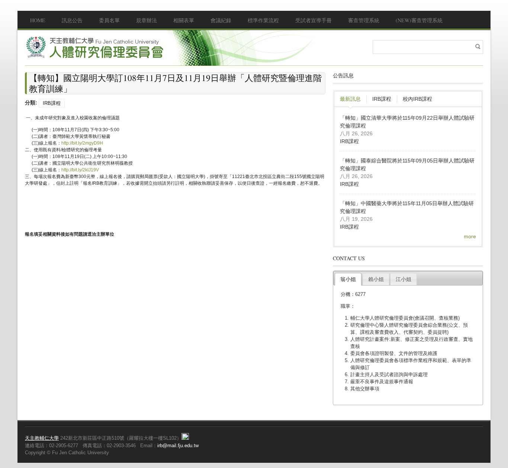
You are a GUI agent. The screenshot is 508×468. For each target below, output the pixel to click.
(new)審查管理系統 (419, 20)
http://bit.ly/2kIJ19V (80, 169)
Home (37, 20)
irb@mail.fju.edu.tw (178, 445)
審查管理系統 (363, 20)
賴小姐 (376, 279)
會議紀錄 (220, 20)
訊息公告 (72, 20)
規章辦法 (146, 20)
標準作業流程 (263, 20)
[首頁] (95, 47)
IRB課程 (52, 103)
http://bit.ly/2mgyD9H (82, 143)
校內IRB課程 (417, 99)
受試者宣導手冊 (313, 20)
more (470, 236)
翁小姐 (348, 279)
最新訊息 (350, 99)
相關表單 (183, 20)
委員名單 (109, 20)
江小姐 (403, 279)
